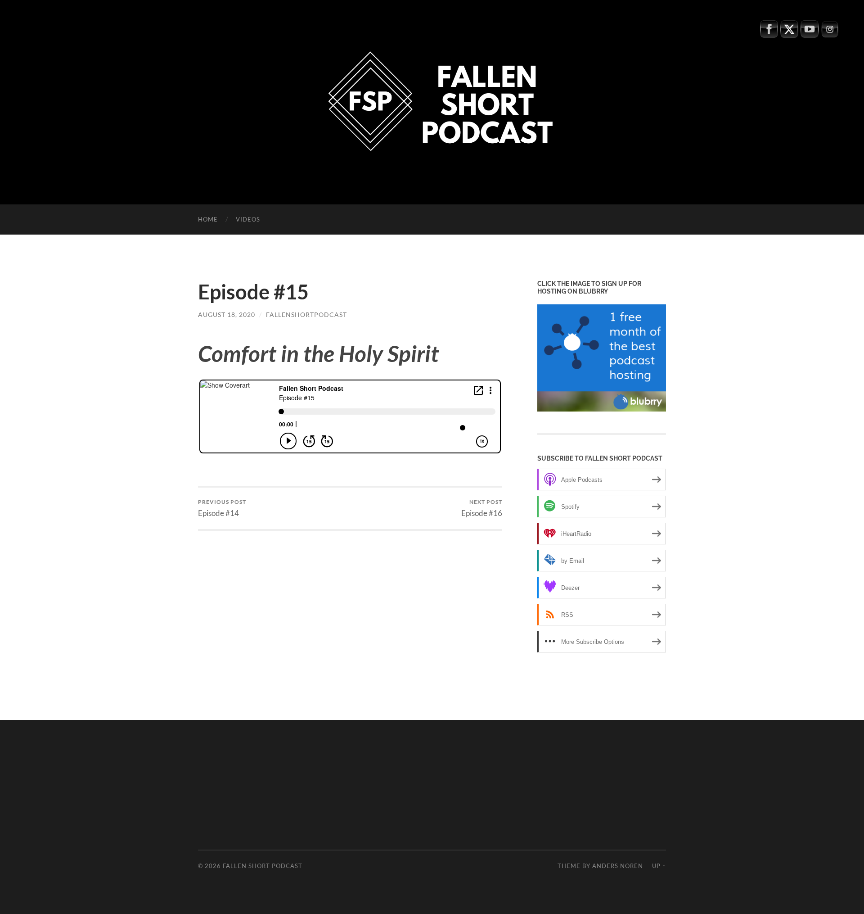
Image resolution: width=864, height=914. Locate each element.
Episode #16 (481, 508)
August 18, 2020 (226, 314)
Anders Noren (617, 865)
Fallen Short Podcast (262, 865)
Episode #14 (222, 508)
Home (208, 219)
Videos (248, 219)
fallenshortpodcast (306, 314)
